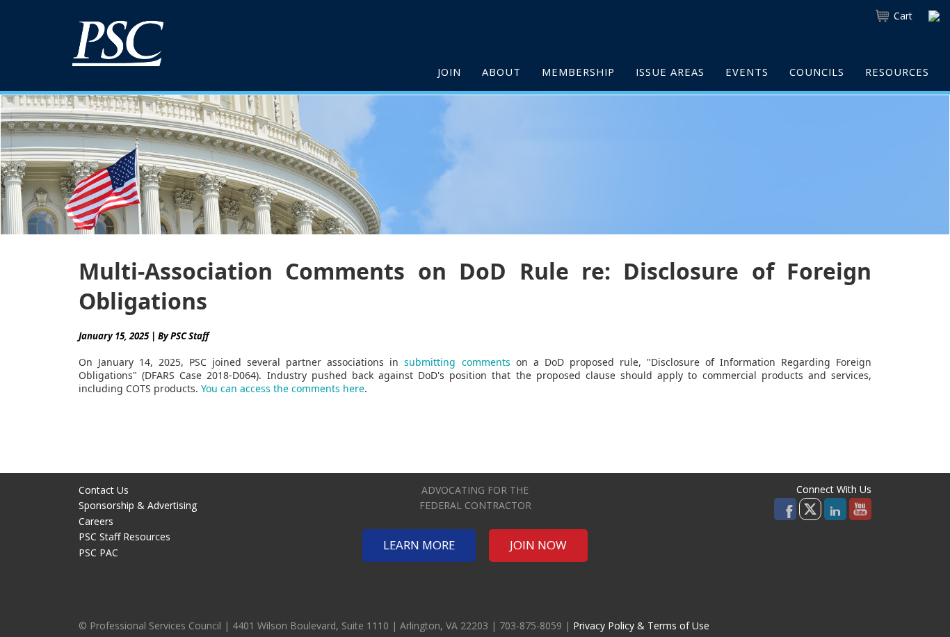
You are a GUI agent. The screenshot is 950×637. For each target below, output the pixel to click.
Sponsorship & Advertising (138, 505)
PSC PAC (98, 552)
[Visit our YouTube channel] (860, 508)
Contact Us (104, 490)
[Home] (117, 43)
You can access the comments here (282, 388)
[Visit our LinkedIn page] (835, 508)
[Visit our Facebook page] (785, 508)
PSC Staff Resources (124, 536)
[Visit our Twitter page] (810, 508)
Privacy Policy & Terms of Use (641, 625)
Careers (96, 521)
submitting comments (457, 362)
